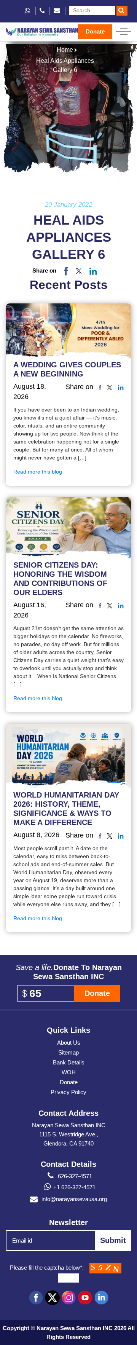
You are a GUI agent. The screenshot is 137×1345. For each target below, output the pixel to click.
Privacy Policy (68, 1092)
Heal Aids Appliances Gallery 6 (65, 65)
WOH (69, 1072)
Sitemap (68, 1052)
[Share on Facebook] (66, 271)
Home (65, 49)
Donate (95, 31)
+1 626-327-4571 (74, 1187)
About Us (68, 1042)
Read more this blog (37, 472)
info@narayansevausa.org (74, 1199)
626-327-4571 (74, 1176)
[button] (79, 271)
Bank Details (68, 1062)
